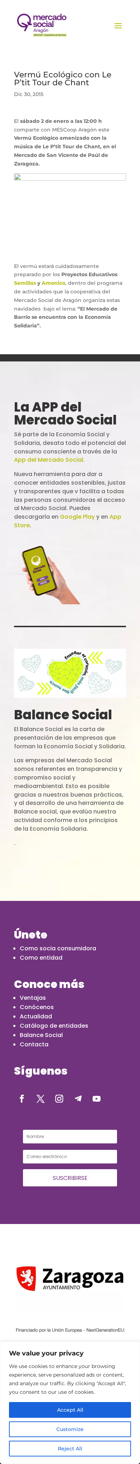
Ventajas (33, 998)
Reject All (70, 1448)
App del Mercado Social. (49, 460)
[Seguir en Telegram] (78, 1099)
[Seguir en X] (40, 1099)
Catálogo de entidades (54, 1026)
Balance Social (41, 1035)
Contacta (34, 1044)
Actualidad (36, 1016)
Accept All (70, 1410)
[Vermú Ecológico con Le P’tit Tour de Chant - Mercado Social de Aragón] (42, 25)
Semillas (25, 283)
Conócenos (37, 1007)
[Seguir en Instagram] (59, 1099)
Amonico (53, 283)
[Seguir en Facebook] (22, 1099)
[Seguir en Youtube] (96, 1099)
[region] (70, 1402)
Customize (70, 1429)
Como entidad (41, 958)
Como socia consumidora (58, 948)
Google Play (77, 517)
